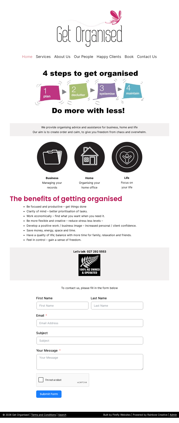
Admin (173, 414)
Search (62, 414)
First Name (44, 298)
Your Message (47, 350)
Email (40, 315)
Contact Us (147, 56)
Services (43, 56)
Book (129, 56)
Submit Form (49, 394)
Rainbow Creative (157, 414)
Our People (83, 56)
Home (27, 56)
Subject (42, 333)
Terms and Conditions (43, 414)
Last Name (99, 298)
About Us (62, 56)
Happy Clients (109, 56)
